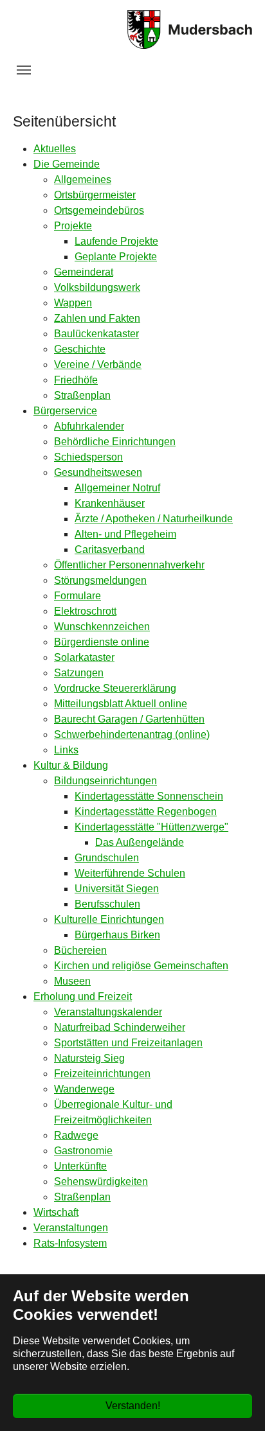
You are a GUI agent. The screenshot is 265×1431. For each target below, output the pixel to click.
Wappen (73, 302)
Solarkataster (84, 657)
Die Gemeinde (66, 164)
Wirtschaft (55, 1212)
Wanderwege (84, 1089)
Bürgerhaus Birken (117, 934)
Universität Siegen (117, 888)
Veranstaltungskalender (108, 1011)
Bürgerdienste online (101, 641)
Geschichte (79, 349)
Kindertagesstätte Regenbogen (146, 811)
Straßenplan (82, 395)
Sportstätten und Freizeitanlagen (128, 1042)
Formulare (77, 595)
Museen (72, 981)
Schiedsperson (88, 457)
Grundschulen (107, 857)
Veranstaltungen (70, 1227)
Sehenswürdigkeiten (101, 1181)
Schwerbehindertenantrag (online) (132, 734)
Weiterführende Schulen (130, 873)
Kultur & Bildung (70, 765)
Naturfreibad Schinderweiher (119, 1027)
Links (66, 749)
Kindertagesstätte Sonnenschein (149, 796)
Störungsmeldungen (100, 580)
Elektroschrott (85, 611)
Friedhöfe (76, 379)
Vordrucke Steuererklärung (115, 688)
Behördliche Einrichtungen (115, 441)
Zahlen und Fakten (97, 318)
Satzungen (79, 672)
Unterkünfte (80, 1166)
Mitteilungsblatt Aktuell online (120, 703)
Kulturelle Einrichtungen (109, 919)
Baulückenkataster (96, 333)
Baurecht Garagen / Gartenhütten (129, 719)
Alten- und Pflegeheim (125, 534)
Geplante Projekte (116, 256)
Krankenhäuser (110, 503)
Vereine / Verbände (98, 364)
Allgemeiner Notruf (117, 487)
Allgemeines (82, 179)
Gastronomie (83, 1150)
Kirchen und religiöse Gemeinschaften (141, 965)
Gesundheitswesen (98, 472)
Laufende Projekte (116, 241)
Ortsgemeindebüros (99, 210)
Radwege (76, 1135)
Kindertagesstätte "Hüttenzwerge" (151, 826)
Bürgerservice (65, 410)
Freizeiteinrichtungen (102, 1073)
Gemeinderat (83, 272)
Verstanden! (132, 1405)
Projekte (73, 225)
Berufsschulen (107, 904)
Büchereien (80, 950)
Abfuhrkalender (89, 426)
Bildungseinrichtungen (105, 780)
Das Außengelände (139, 842)
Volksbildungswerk (97, 287)
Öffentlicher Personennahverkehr (129, 564)
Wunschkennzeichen (102, 626)
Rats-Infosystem (70, 1243)
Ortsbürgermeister (95, 194)
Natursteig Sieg (89, 1058)
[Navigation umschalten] (24, 70)
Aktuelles (54, 148)
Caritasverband (110, 549)
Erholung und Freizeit (82, 996)
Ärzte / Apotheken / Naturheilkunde (154, 518)
